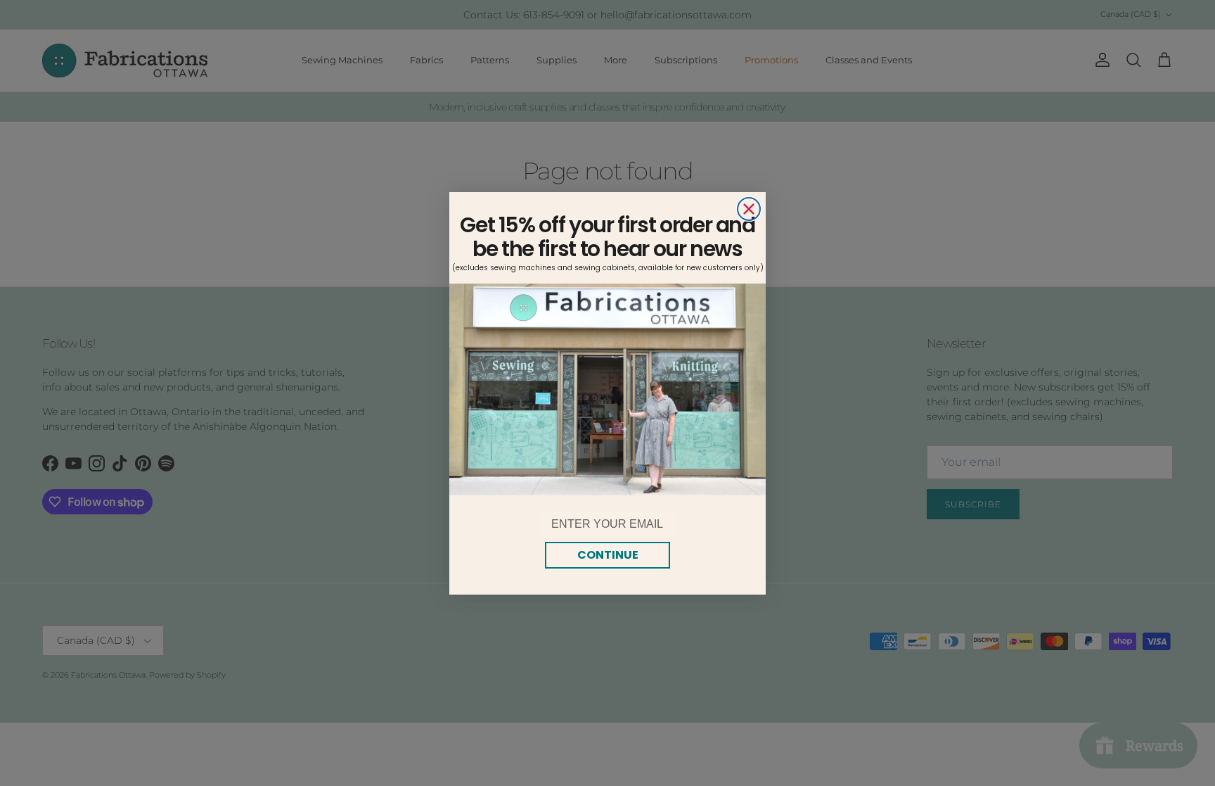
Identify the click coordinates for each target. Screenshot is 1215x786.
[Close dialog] (749, 209)
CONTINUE (607, 555)
